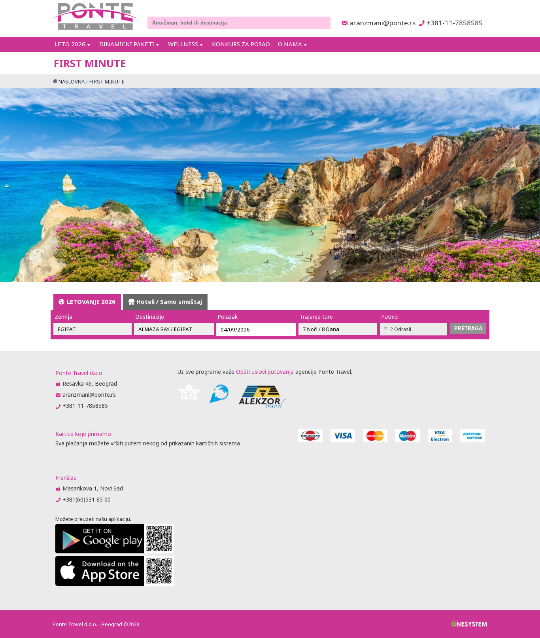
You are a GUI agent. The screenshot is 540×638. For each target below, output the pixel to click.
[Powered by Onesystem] (469, 624)
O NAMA (290, 44)
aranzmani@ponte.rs (380, 22)
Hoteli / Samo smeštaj (169, 301)
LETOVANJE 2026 (91, 301)
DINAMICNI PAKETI (126, 44)
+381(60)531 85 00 (86, 499)
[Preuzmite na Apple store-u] (114, 583)
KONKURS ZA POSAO (241, 44)
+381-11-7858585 (454, 22)
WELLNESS (183, 44)
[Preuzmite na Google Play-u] (114, 551)
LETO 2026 (70, 44)
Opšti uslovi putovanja (265, 371)
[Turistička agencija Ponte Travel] (95, 16)
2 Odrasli (400, 329)
